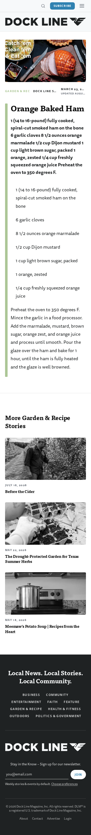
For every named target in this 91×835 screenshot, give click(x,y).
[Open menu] (82, 6)
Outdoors (20, 716)
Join (78, 774)
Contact (37, 819)
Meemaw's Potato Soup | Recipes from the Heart (42, 628)
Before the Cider (20, 491)
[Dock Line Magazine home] (45, 21)
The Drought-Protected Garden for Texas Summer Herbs (42, 558)
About (23, 819)
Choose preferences (64, 784)
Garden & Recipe (20, 91)
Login (68, 819)
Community (57, 695)
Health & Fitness (64, 709)
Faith (52, 702)
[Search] (43, 6)
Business (31, 695)
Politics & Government (58, 716)
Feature (71, 702)
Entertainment (26, 702)
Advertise (53, 819)
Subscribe (62, 6)
